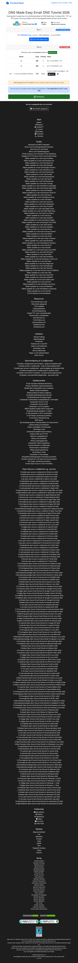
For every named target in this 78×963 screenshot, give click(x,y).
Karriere (39, 852)
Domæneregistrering (39, 311)
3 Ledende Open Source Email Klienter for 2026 (39, 625)
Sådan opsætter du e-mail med (39, 158)
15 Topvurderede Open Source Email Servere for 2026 (39, 609)
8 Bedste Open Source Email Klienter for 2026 (39, 584)
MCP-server (39, 420)
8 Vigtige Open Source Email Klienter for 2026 (39, 657)
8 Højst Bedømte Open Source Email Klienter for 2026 (39, 803)
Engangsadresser (39, 308)
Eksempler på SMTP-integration (39, 144)
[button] (58, 74)
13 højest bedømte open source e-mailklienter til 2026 (39, 557)
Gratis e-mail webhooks (39, 346)
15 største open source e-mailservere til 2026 (39, 518)
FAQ (70, 3)
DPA (39, 846)
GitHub (40, 814)
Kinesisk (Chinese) (39, 863)
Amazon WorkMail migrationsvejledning (39, 386)
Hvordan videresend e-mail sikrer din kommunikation (39, 459)
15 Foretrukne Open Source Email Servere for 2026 (39, 586)
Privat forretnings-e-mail (39, 302)
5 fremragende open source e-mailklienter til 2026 (39, 502)
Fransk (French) (39, 875)
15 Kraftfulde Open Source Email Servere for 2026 (39, 595)
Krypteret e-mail (56, 3)
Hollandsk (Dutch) (39, 869)
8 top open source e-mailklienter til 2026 (39, 479)
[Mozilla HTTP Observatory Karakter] (47, 915)
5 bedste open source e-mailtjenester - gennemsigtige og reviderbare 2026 (39, 368)
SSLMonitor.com (39, 327)
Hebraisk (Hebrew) (39, 879)
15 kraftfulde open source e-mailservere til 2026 (39, 531)
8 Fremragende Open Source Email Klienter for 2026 (39, 566)
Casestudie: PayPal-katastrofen (39, 443)
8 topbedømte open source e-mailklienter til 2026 (39, 547)
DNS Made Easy (26, 35)
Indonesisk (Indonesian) (39, 883)
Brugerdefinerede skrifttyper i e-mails (39, 411)
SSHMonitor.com (39, 324)
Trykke (39, 850)
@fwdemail (40, 817)
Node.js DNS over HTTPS (39, 434)
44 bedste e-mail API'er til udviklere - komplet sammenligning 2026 (39, 373)
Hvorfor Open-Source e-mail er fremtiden (39, 463)
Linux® (40, 129)
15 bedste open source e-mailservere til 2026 (39, 472)
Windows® (39, 125)
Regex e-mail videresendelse (39, 353)
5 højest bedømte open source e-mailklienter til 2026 (39, 493)
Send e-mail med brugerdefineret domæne (39, 147)
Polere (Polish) (39, 893)
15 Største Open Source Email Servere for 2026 (39, 710)
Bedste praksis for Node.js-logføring (39, 393)
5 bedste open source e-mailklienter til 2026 (39, 538)
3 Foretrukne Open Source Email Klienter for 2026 (39, 781)
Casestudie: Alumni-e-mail (39, 402)
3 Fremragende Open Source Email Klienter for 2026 (39, 762)
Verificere (53, 52)
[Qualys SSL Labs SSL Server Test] (30, 915)
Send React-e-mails (39, 452)
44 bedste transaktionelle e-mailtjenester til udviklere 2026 (39, 370)
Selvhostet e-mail (39, 348)
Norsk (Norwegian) (39, 891)
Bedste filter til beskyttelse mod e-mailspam (39, 388)
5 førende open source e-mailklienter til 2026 (39, 497)
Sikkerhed (39, 836)
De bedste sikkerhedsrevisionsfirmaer (39, 395)
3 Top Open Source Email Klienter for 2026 (39, 607)
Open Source (39, 355)
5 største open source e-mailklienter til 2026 (39, 520)
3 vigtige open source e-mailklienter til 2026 (39, 529)
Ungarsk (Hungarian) (39, 881)
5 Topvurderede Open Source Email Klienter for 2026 (39, 611)
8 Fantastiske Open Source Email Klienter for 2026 (39, 579)
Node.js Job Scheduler (39, 438)
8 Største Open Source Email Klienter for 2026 (39, 712)
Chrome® (40, 134)
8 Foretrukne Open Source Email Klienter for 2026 (39, 717)
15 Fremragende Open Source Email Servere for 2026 (39, 563)
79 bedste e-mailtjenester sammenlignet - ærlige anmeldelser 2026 (39, 364)
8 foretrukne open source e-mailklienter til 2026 (39, 525)
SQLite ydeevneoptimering (39, 450)
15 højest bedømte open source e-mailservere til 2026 (39, 490)
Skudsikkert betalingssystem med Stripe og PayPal (39, 457)
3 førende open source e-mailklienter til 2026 (39, 561)
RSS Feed (40, 823)
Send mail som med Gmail (39, 149)
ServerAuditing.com (39, 322)
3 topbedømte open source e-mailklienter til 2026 (39, 483)
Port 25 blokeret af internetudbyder (39, 293)
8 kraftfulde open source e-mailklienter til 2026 (39, 534)
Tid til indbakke (39, 306)
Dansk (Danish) (39, 867)
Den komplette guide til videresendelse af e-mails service (39, 422)
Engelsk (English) (39, 871)
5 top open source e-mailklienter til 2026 (39, 543)
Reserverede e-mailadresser (39, 315)
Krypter (52, 74)
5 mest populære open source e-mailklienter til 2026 (39, 488)
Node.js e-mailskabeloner (39, 436)
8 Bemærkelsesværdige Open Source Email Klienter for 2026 (39, 575)
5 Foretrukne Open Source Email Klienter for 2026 (39, 589)
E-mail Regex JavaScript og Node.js (39, 415)
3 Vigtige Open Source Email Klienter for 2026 (39, 593)
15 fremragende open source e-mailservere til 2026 (39, 499)
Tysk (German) (39, 877)
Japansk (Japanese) (39, 887)
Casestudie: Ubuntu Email (39, 404)
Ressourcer (39, 298)
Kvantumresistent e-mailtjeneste (39, 445)
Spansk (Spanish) (39, 899)
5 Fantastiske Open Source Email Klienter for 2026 (39, 643)
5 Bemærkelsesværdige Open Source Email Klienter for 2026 (39, 767)
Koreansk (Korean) (39, 889)
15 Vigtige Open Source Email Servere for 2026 (39, 591)
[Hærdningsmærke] (39, 931)
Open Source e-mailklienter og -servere (39, 469)
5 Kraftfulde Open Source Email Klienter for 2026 (39, 726)
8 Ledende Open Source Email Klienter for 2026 (39, 689)
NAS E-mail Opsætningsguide (39, 151)
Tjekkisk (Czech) (39, 865)
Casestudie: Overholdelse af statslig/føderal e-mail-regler (39, 399)
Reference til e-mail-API (39, 344)
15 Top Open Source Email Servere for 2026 (39, 605)
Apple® (39, 122)
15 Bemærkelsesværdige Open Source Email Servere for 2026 (39, 573)
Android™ (40, 127)
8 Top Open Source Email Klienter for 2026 (39, 671)
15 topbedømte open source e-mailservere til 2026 (39, 481)
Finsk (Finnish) (39, 873)
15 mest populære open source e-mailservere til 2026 (39, 486)
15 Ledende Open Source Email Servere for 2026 (39, 623)
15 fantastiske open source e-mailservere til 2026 (39, 513)
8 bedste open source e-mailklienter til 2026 (39, 474)
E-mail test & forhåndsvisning (39, 418)
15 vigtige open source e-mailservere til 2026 (39, 527)
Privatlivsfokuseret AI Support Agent (39, 397)
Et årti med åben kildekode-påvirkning (39, 383)
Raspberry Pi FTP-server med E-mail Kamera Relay (39, 156)
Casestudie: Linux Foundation (39, 406)
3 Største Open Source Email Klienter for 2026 (39, 776)
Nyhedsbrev (40, 812)
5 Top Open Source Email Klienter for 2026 (39, 735)
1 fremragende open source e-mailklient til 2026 (39, 506)
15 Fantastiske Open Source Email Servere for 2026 (39, 577)
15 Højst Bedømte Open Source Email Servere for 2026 (39, 746)
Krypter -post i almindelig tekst (39, 313)
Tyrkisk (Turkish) (39, 905)
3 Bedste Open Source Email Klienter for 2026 (39, 602)
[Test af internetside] (29, 921)
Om (39, 834)
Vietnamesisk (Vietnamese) (39, 909)
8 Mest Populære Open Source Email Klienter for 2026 (39, 616)
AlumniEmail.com (39, 318)
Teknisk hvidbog (39, 337)
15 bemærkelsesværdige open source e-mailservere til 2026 (39, 509)
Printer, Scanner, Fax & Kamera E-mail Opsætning (39, 154)
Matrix (40, 819)
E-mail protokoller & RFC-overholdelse (39, 413)
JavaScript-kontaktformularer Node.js (39, 431)
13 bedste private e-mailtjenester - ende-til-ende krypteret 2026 (39, 366)
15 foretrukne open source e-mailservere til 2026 (39, 522)
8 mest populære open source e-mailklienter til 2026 (39, 552)
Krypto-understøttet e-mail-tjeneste (39, 427)
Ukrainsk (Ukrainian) (39, 907)
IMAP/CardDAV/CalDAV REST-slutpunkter (39, 409)
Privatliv (65, 3)
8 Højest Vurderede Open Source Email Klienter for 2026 (39, 621)
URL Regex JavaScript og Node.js (39, 461)
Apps (39, 119)
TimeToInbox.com (39, 320)
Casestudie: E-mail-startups (39, 454)
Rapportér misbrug (39, 848)
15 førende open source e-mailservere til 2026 (39, 495)
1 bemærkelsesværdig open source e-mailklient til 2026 (39, 511)
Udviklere (39, 333)
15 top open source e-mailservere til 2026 (39, 476)
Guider (39, 141)
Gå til (63, 30)
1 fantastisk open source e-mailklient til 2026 (39, 515)
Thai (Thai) (39, 903)
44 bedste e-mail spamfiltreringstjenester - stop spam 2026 (39, 375)
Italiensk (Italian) (39, 885)
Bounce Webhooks (39, 350)
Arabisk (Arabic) (39, 861)
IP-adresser (39, 341)
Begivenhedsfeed (39, 832)
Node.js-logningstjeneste (39, 441)
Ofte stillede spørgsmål (40, 109)
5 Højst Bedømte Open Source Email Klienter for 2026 (39, 749)
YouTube (40, 821)
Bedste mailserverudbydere (39, 390)
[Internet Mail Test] (49, 921)
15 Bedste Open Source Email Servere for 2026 (39, 582)
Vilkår (39, 841)
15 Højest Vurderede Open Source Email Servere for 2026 (39, 618)
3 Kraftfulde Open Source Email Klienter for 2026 (39, 598)
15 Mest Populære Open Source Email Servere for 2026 (39, 614)
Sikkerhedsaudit (39, 339)
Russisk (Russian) (39, 897)
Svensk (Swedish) (39, 901)
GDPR (39, 843)
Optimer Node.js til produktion (39, 425)
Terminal (40, 136)
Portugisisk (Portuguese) (39, 895)
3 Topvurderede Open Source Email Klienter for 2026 (39, 739)
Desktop (40, 131)
